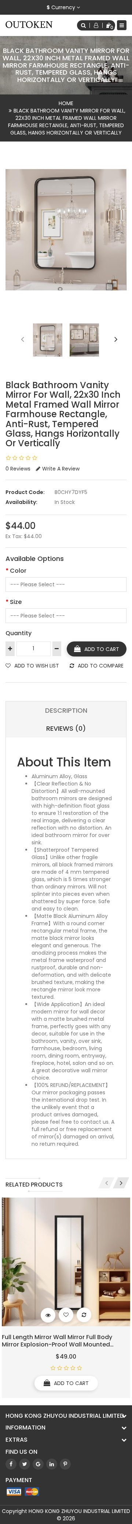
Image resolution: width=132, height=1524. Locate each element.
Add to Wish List (36, 665)
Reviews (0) (66, 728)
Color (18, 570)
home (66, 103)
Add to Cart (101, 649)
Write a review (61, 468)
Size (16, 602)
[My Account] (96, 25)
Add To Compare (101, 665)
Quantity (19, 633)
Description (66, 710)
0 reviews (18, 468)
